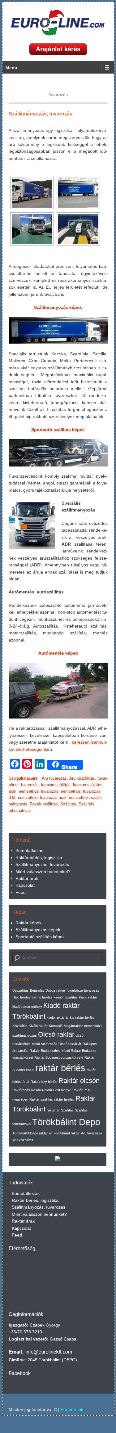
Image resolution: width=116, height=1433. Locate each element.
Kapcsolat (25, 885)
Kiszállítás (20, 1026)
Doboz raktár (55, 990)
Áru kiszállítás (82, 778)
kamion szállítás (56, 784)
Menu (11, 67)
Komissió (55, 1026)
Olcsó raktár (56, 1034)
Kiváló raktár (38, 1026)
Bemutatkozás (29, 850)
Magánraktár (73, 1026)
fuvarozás (30, 784)
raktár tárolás (64, 1099)
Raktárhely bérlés (44, 1082)
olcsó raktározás (44, 1044)
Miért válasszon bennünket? (43, 871)
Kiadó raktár (88, 997)
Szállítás (68, 804)
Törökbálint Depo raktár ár (32, 1133)
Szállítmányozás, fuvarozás (40, 113)
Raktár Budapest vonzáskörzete (58, 1057)
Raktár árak (26, 878)
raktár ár (53, 1110)
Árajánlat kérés (58, 49)
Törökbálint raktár (66, 1133)
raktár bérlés (60, 1068)
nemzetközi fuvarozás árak (42, 797)
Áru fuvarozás (54, 778)
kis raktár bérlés (82, 1017)
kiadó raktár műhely (27, 1006)
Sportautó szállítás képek (40, 936)
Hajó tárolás (21, 997)
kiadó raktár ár (58, 1017)
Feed (20, 892)
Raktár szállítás (44, 804)
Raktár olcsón (79, 1080)
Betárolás (37, 990)
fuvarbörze (75, 990)
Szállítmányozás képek (37, 929)
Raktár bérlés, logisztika (38, 857)
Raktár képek (28, 922)
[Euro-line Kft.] (58, 22)
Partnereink (72, 1409)
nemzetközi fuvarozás (38, 791)
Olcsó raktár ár (69, 1044)
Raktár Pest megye (56, 1090)
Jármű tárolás (42, 997)
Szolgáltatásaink (23, 778)
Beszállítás (20, 990)
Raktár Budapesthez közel (50, 1050)
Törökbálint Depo (66, 1122)
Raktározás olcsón (26, 1090)
